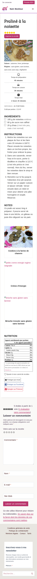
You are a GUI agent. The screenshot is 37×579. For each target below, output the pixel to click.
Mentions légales (12, 533)
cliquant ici (8, 370)
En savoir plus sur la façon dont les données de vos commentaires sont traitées (18, 517)
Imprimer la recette (12, 36)
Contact (23, 533)
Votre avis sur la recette (13, 429)
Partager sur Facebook (15, 384)
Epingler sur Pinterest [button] (14, 389)
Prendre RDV (29, 2)
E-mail (7, 485)
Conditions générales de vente (18, 528)
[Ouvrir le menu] (33, 8)
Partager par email (13, 380)
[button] (5, 33)
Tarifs (29, 533)
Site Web (8, 496)
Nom (7, 473)
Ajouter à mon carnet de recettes (17, 374)
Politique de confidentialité (18, 531)
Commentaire (10, 440)
